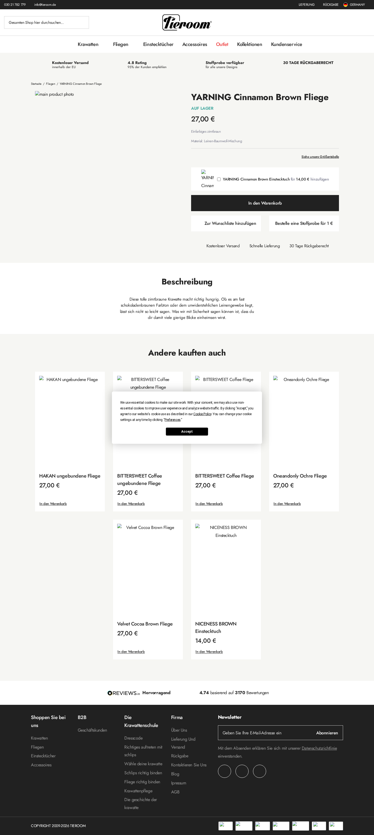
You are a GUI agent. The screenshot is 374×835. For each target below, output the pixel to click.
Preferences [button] (173, 419)
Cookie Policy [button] (202, 414)
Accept (187, 431)
